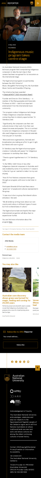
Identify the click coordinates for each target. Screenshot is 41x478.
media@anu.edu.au (11, 246)
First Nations (12, 47)
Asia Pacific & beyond (8, 316)
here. (10, 222)
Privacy (13, 449)
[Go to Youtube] (28, 362)
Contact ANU (15, 447)
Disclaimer (32, 447)
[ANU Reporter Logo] (10, 3)
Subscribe (20, 345)
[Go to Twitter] (16, 362)
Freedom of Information (25, 449)
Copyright (24, 447)
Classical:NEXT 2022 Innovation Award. (17, 95)
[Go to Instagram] (20, 362)
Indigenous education (8, 258)
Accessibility (15, 452)
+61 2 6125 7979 (11, 249)
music (18, 258)
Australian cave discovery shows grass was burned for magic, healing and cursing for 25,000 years (16, 299)
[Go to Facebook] (12, 362)
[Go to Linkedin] (24, 362)
